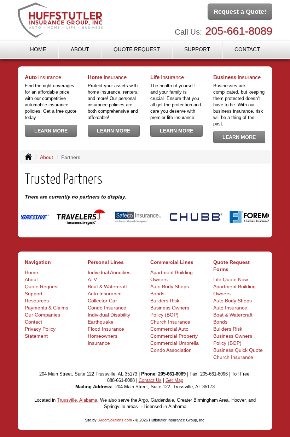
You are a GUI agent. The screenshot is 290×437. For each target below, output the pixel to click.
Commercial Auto (169, 329)
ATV (92, 279)
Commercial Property (174, 336)
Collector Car (102, 300)
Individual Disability (109, 315)
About (80, 49)
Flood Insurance (106, 329)
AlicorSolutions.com (115, 420)
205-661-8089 (238, 31)
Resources (37, 300)
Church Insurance (170, 322)
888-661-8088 (121, 380)
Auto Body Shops (169, 286)
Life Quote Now (230, 279)
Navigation (38, 262)
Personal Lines (106, 262)
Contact (247, 49)
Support (33, 293)
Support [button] (197, 49)
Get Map (174, 380)
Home (38, 49)
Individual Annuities (109, 272)
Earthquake (101, 322)
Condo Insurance (107, 308)
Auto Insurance (105, 293)
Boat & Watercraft (107, 286)
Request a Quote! (240, 11)
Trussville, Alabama (77, 400)
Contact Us (150, 380)
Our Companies (42, 315)
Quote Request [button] (137, 49)
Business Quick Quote (238, 350)
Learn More (51, 131)
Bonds (157, 293)
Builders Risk (164, 300)
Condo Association (171, 350)
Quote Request (42, 286)
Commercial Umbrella (174, 343)
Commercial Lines (171, 262)
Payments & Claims (46, 308)
